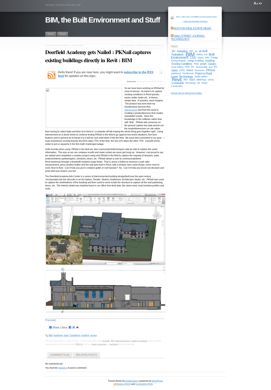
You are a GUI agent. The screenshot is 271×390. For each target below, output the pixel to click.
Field (196, 64)
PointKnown (188, 73)
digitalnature (131, 381)
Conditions (74, 335)
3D (173, 51)
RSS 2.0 (79, 344)
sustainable (177, 83)
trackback (114, 344)
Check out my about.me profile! (186, 93)
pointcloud (176, 73)
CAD (193, 57)
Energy (214, 57)
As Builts (106, 341)
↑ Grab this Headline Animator (195, 21)
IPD (215, 67)
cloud (200, 57)
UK (198, 83)
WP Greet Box (142, 81)
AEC (191, 51)
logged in (62, 368)
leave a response (99, 344)
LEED (182, 70)
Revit (177, 79)
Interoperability (202, 67)
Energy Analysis (178, 60)
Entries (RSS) (124, 384)
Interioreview (130, 110)
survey (93, 335)
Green (212, 64)
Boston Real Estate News (192, 28)
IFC (192, 67)
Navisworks (200, 70)
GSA (187, 66)
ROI (185, 79)
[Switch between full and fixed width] (260, 3)
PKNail (210, 70)
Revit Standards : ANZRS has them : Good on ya (142, 45)
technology (190, 83)
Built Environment (122, 341)
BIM (51, 335)
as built (203, 51)
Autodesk (177, 54)
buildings (58, 335)
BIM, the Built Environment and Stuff (102, 20)
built (66, 335)
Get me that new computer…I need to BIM (65, 45)
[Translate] (50, 320)
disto (207, 57)
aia (196, 51)
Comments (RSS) (144, 384)
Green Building (177, 67)
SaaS (192, 79)
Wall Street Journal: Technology (188, 37)
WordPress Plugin (155, 81)
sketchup (201, 79)
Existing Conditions (139, 341)
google (203, 63)
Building (200, 54)
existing (85, 335)
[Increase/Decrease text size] (256, 3)
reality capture (201, 76)
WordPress (157, 381)
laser (174, 70)
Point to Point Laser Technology (191, 75)
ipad (210, 67)
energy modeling (195, 60)
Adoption (182, 51)
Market (189, 70)
